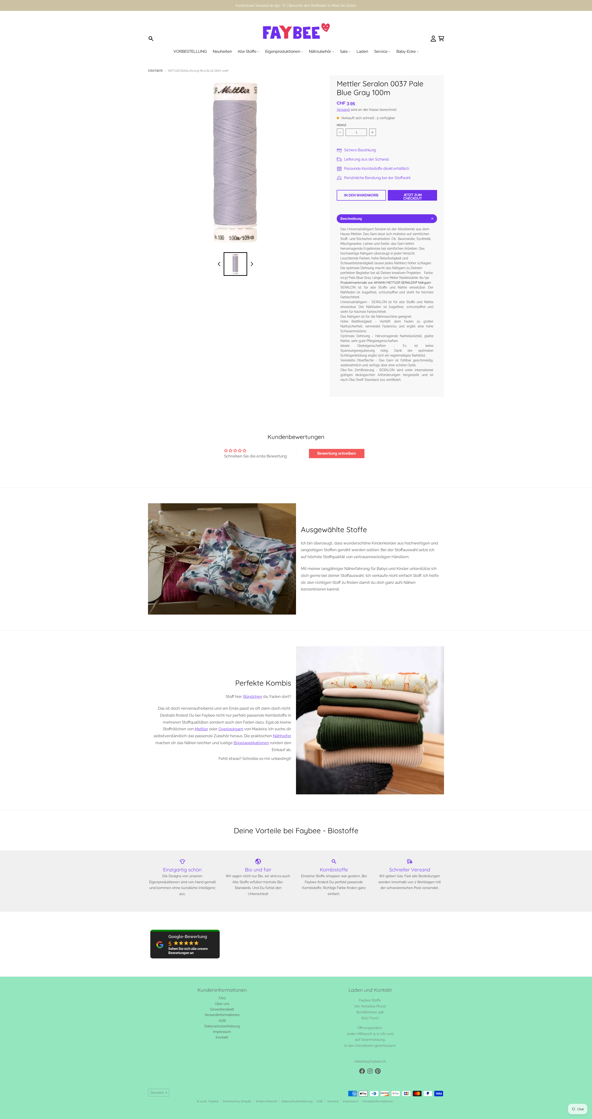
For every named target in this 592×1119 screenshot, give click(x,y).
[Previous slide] (219, 264)
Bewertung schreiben (336, 453)
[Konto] (433, 39)
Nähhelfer (282, 736)
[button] (387, 218)
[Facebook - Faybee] (362, 1071)
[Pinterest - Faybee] (378, 1071)
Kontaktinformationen (378, 1101)
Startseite (155, 70)
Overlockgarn (231, 729)
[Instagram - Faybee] (370, 1071)
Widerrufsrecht (266, 1101)
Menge (341, 125)
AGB (320, 1101)
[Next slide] (251, 264)
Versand (343, 110)
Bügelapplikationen (251, 742)
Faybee (213, 1101)
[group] (235, 264)
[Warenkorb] (441, 39)
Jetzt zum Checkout (412, 196)
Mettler (201, 729)
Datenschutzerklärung (296, 1101)
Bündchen (252, 696)
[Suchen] (151, 39)
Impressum (350, 1101)
